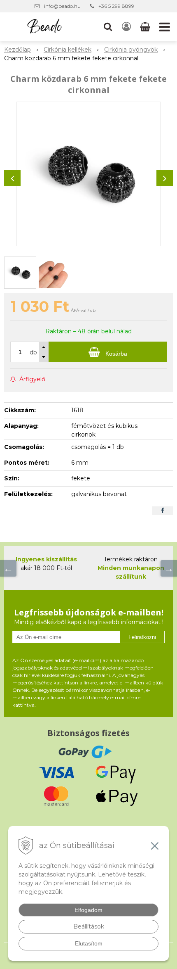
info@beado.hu (62, 6)
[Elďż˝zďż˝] (8, 568)
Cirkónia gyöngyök (131, 49)
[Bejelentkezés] (126, 27)
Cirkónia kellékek (67, 49)
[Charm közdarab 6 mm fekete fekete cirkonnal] (88, 174)
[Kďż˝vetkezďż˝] (169, 568)
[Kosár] (145, 27)
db (33, 352)
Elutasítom (88, 943)
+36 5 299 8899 (116, 6)
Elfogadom (88, 910)
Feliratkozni (142, 637)
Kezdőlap (17, 49)
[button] (107, 27)
